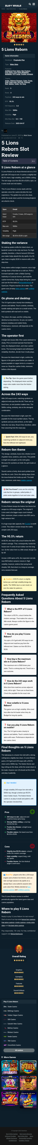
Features (19, 984)
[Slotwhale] (13, 5)
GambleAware (13, 1140)
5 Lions (27, 524)
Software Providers (10, 1136)
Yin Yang (23, 84)
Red (6, 84)
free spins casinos (8, 922)
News (31, 1136)
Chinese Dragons (16, 81)
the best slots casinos (16, 926)
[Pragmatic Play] (5, 131)
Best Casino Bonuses (26, 1134)
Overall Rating (19, 956)
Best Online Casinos (12, 1134)
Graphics (19, 970)
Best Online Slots (11, 9)
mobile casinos (26, 480)
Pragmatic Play (19, 60)
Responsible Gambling (25, 1138)
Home (3, 9)
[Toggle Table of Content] (32, 161)
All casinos (19, 1050)
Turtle (16, 84)
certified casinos (23, 890)
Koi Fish (20, 82)
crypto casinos (20, 922)
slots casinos (20, 289)
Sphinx (11, 84)
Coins (25, 81)
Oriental (27, 82)
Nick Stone (28, 135)
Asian (7, 81)
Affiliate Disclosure (11, 1138)
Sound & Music (19, 990)
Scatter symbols (27, 74)
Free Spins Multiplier (21, 73)
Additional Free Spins (13, 71)
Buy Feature (25, 71)
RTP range (16, 74)
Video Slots (14, 64)
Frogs (30, 81)
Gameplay (19, 977)
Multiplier (8, 74)
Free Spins (9, 73)
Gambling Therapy (24, 1140)
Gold (6, 82)
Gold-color (13, 82)
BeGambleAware (25, 283)
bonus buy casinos (28, 919)
